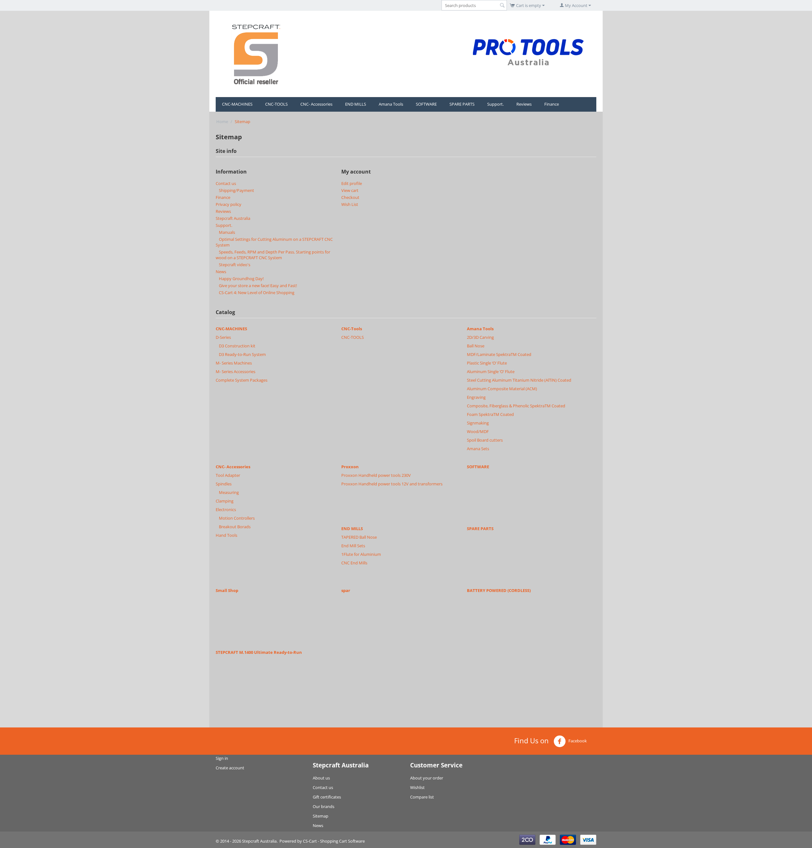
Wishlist (417, 787)
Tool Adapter (228, 475)
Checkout (350, 197)
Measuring (229, 492)
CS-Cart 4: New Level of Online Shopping (256, 292)
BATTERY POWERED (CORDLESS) (499, 590)
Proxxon (350, 467)
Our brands (323, 806)
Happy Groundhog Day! (241, 278)
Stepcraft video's (234, 264)
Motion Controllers (237, 518)
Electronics (226, 509)
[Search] (502, 6)
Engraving (476, 397)
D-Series (223, 337)
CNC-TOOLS (276, 104)
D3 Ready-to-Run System (242, 354)
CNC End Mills (354, 563)
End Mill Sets (353, 546)
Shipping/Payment (236, 190)
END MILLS (355, 104)
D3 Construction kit (237, 346)
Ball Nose (475, 346)
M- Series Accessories (235, 371)
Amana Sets (478, 448)
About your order (426, 778)
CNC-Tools (351, 329)
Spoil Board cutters (485, 440)
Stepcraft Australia (233, 218)
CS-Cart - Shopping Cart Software (334, 841)
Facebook (577, 741)
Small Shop (227, 590)
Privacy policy (228, 204)
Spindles (224, 484)
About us (321, 778)
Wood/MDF (478, 431)
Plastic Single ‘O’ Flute (487, 363)
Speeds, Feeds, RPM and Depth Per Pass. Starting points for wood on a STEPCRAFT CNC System (273, 254)
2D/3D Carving (480, 337)
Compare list (422, 797)
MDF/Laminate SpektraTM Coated (499, 354)
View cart (349, 190)
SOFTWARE (426, 104)
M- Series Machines (234, 363)
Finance (551, 104)
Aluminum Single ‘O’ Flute (490, 371)
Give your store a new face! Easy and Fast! (258, 285)
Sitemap (320, 816)
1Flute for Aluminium (361, 554)
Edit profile (351, 183)
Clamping (224, 501)
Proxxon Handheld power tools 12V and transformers (391, 484)
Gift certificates (327, 797)
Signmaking (478, 423)
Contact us (226, 183)
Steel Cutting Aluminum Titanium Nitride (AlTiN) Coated (519, 380)
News (221, 271)
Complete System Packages (241, 380)
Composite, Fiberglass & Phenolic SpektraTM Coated (516, 406)
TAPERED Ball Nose (359, 537)
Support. (495, 104)
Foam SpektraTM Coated (490, 414)
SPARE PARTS (462, 104)
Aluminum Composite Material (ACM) (502, 388)
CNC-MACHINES (237, 104)
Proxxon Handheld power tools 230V (376, 475)
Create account (230, 768)
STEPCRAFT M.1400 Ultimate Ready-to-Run (259, 652)
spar (345, 590)
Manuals (227, 232)
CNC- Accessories (316, 104)
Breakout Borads (235, 526)
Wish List (349, 204)
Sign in (222, 758)
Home (222, 121)
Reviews (524, 104)
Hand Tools (226, 535)
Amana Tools (391, 104)
